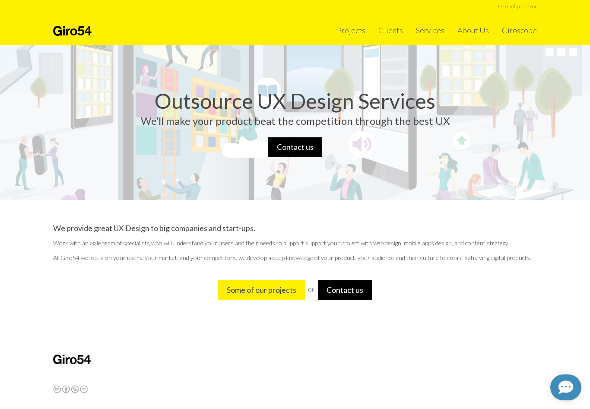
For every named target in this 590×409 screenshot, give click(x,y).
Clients (390, 30)
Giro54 (72, 31)
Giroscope (519, 30)
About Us (473, 30)
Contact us (295, 147)
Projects (351, 30)
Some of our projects (261, 290)
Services (430, 30)
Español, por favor (517, 6)
